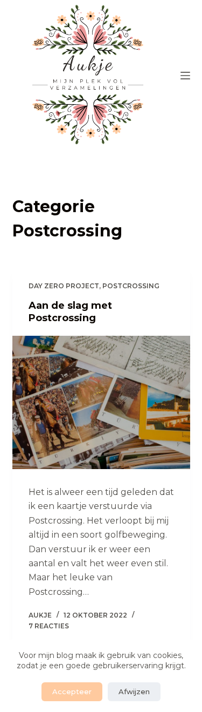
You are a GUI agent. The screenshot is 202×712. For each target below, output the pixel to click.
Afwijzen (134, 691)
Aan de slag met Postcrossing (70, 312)
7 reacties (49, 626)
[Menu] (185, 75)
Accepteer (72, 691)
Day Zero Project (64, 286)
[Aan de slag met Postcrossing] (101, 403)
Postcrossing (130, 286)
